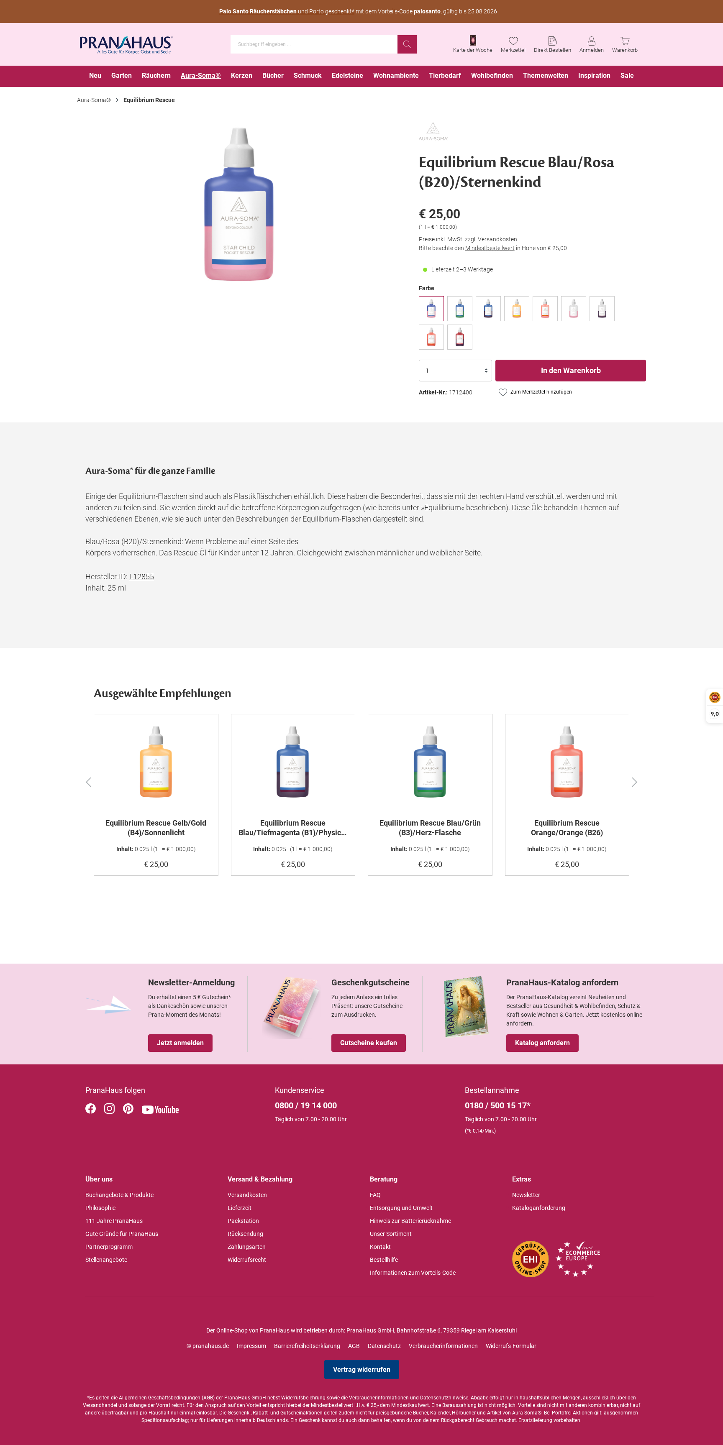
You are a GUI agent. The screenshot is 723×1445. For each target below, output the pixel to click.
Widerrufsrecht (247, 1259)
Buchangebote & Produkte (119, 1195)
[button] (88, 781)
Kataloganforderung (538, 1208)
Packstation (243, 1220)
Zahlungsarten (247, 1246)
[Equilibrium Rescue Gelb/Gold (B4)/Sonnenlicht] (516, 308)
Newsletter (526, 1195)
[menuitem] (95, 76)
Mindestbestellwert (490, 248)
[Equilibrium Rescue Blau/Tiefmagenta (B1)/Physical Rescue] (488, 308)
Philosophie (100, 1208)
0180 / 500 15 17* (498, 1105)
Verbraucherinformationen (443, 1346)
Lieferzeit (239, 1208)
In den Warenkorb (571, 370)
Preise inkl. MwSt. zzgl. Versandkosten (468, 239)
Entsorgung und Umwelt (401, 1208)
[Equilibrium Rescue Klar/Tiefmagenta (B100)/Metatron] (602, 308)
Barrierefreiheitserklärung (307, 1346)
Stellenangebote (106, 1259)
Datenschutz (384, 1346)
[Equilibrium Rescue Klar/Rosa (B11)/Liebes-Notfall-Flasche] (573, 308)
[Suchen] (407, 44)
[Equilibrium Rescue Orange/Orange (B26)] (431, 337)
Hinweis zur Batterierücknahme (410, 1220)
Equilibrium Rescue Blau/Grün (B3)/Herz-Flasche (430, 827)
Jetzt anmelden (180, 1043)
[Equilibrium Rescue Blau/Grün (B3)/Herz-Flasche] (459, 308)
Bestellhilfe (384, 1259)
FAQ (375, 1195)
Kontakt (380, 1246)
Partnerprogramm (109, 1246)
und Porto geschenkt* (286, 11)
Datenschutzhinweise (444, 1398)
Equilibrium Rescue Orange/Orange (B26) (567, 827)
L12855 (141, 576)
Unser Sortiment (391, 1233)
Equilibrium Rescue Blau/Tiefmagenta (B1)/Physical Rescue (292, 827)
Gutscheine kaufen (368, 1043)
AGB (354, 1346)
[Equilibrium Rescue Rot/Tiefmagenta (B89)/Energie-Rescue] (459, 337)
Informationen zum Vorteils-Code (413, 1272)
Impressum (251, 1346)
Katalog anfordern (542, 1043)
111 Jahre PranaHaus (114, 1220)
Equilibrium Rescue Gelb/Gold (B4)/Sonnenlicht (155, 827)
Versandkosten (247, 1195)
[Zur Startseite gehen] (126, 42)
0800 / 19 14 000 (306, 1105)
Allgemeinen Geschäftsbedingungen (159, 1398)
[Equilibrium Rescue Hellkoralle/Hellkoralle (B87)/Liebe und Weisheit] (545, 308)
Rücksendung (245, 1233)
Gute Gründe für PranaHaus (121, 1233)
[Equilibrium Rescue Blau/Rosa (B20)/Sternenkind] (431, 308)
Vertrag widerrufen (361, 1369)
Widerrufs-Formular (511, 1346)
